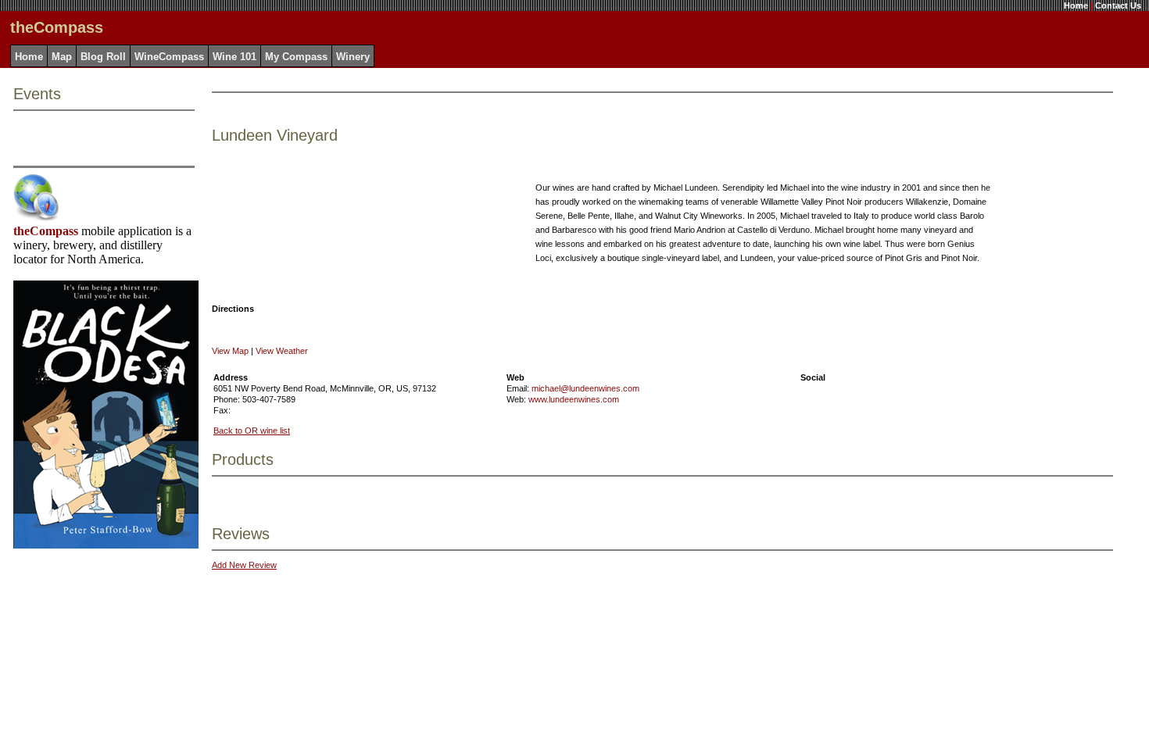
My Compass (296, 57)
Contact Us (1118, 5)
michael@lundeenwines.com (585, 388)
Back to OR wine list (251, 430)
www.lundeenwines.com (573, 399)
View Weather (282, 351)
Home (1076, 5)
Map (62, 57)
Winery (353, 57)
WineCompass (169, 57)
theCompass (45, 231)
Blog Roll (103, 57)
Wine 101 (234, 57)
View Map (230, 351)
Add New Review (244, 565)
